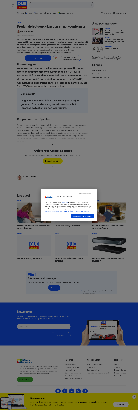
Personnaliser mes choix (82, 211)
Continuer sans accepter (84, 193)
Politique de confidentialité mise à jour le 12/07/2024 (59, 211)
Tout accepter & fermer (82, 216)
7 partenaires (64, 202)
